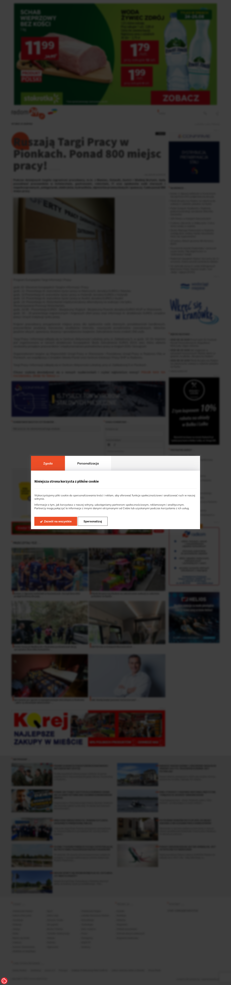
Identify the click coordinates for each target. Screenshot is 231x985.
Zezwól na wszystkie (58, 521)
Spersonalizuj (93, 521)
